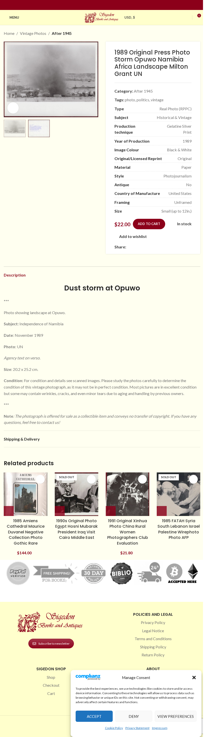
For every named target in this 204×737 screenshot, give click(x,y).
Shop (51, 677)
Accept (94, 716)
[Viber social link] (183, 246)
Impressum (159, 728)
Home (9, 33)
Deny (134, 716)
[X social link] (135, 246)
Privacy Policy (153, 622)
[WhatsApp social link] (165, 246)
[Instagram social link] (99, 5)
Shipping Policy (153, 646)
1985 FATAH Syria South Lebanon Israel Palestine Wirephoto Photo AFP (178, 529)
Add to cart (149, 224)
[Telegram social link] (177, 246)
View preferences (175, 716)
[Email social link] (141, 246)
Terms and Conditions (153, 638)
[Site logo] (102, 16)
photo (130, 99)
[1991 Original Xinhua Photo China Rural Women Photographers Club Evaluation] (127, 494)
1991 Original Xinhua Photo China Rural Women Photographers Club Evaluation (127, 532)
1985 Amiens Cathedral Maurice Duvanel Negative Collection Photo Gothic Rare (26, 532)
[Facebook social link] (93, 5)
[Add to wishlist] (40, 479)
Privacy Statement (137, 728)
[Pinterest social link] (105, 5)
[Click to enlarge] (13, 107)
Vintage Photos (33, 33)
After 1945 (62, 33)
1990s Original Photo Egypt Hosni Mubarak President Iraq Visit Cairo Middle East (76, 529)
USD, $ (129, 17)
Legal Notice (153, 630)
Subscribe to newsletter (54, 643)
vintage (157, 99)
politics (143, 99)
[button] (194, 677)
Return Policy (153, 654)
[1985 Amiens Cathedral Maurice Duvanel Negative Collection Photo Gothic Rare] (25, 494)
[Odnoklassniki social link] (159, 246)
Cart (51, 693)
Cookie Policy (114, 728)
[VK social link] (171, 246)
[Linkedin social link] (111, 5)
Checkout (51, 685)
